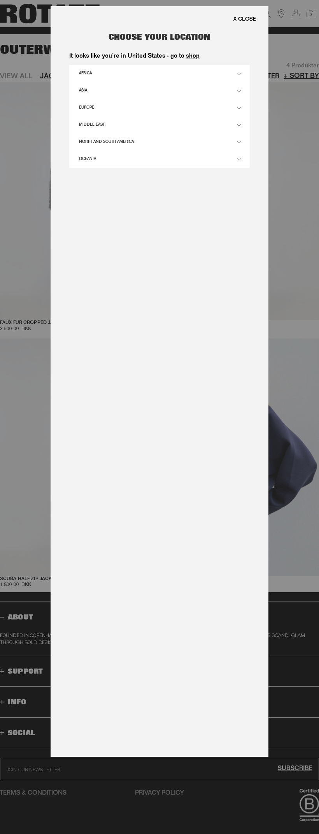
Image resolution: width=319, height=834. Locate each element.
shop (193, 56)
